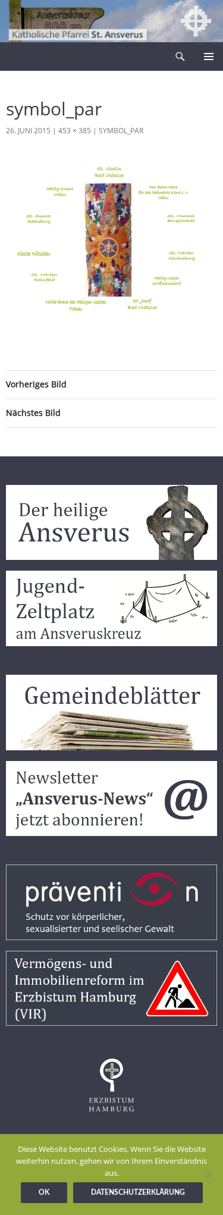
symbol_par (121, 131)
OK (44, 1192)
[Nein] (208, 1174)
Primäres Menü (208, 56)
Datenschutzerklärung (138, 1192)
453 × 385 (74, 131)
